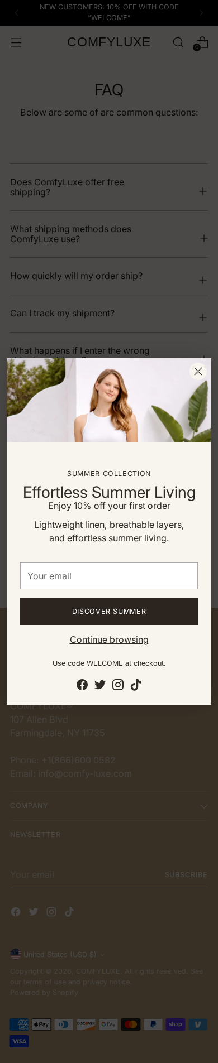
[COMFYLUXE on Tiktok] (136, 686)
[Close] (198, 371)
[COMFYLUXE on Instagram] (118, 686)
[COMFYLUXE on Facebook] (82, 686)
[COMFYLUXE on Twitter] (100, 686)
